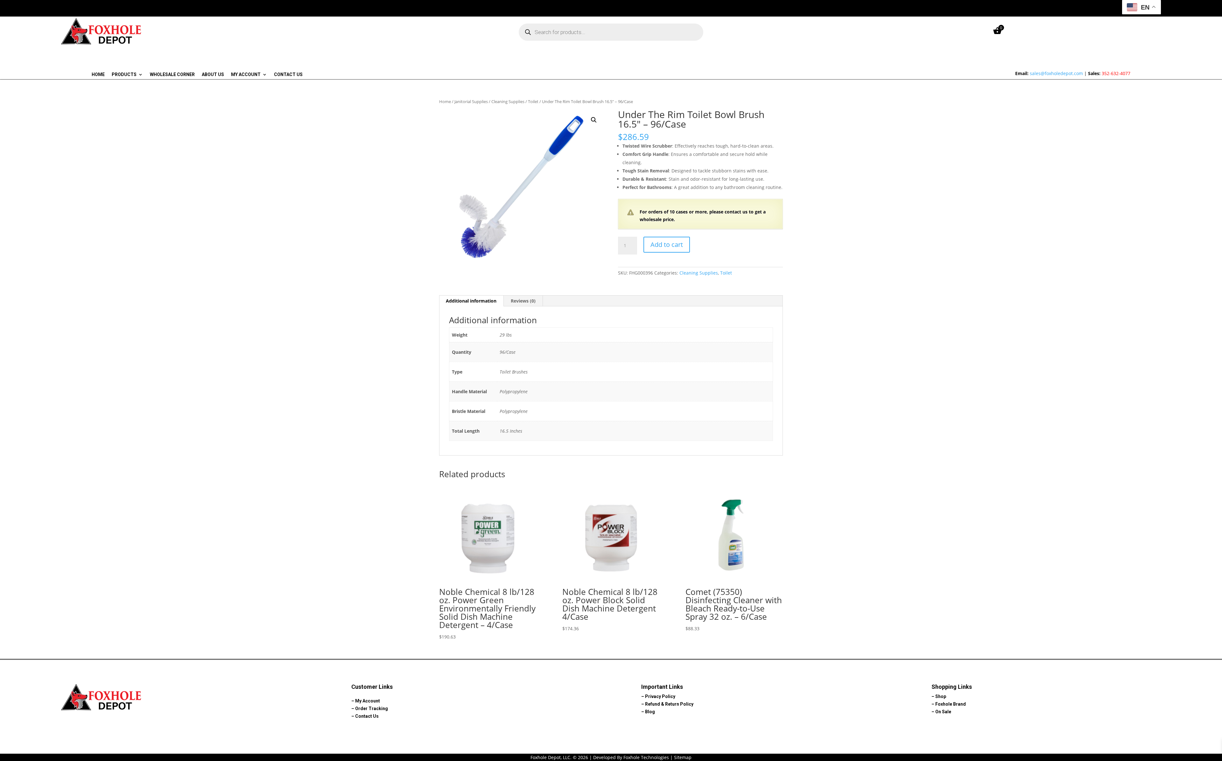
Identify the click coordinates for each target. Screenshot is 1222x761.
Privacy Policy (660, 696)
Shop (940, 696)
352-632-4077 (1116, 73)
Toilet (533, 101)
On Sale (943, 711)
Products (124, 74)
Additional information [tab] (471, 301)
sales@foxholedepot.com (1056, 73)
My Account (246, 74)
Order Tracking (371, 708)
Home (98, 74)
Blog (650, 711)
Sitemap (683, 757)
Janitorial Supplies (471, 101)
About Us (213, 74)
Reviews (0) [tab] (523, 301)
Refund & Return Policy (669, 704)
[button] (594, 120)
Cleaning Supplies (507, 101)
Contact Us (288, 74)
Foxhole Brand (950, 704)
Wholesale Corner (172, 74)
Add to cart (666, 244)
